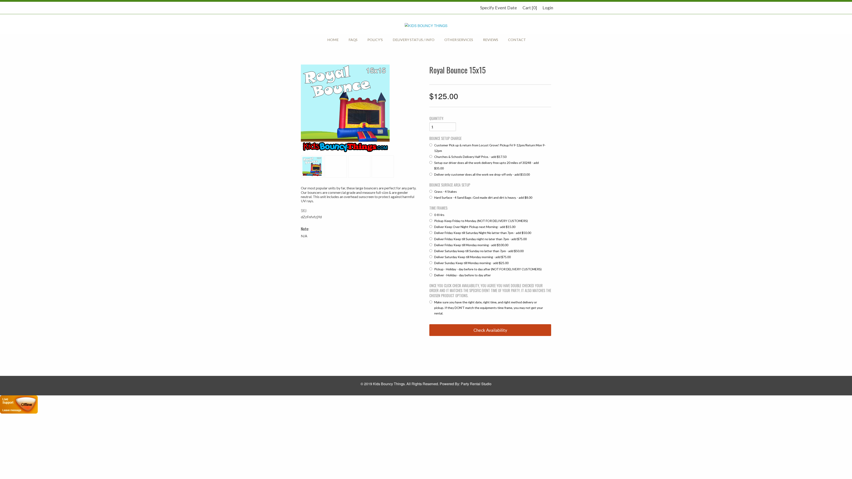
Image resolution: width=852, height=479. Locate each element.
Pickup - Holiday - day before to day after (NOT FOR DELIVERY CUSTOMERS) (488, 269)
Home (333, 39)
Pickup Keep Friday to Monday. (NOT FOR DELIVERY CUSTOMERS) (481, 221)
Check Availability (490, 330)
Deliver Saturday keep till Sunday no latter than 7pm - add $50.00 (479, 251)
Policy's (375, 39)
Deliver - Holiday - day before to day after (462, 275)
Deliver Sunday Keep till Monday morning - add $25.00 (471, 263)
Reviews (490, 39)
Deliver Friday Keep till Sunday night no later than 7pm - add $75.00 (480, 239)
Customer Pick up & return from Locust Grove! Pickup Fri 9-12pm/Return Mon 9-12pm (490, 148)
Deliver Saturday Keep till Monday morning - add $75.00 (472, 257)
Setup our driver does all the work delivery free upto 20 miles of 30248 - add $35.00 (486, 165)
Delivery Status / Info (413, 39)
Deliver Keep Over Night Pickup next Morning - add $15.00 (474, 227)
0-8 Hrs (439, 215)
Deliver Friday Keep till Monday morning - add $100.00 (471, 245)
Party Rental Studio (476, 383)
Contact (517, 39)
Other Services (458, 39)
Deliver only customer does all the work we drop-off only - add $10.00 (482, 174)
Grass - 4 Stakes (445, 191)
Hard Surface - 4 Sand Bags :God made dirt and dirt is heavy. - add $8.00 (483, 197)
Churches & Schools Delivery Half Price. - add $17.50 (470, 157)
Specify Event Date (498, 7)
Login (547, 7)
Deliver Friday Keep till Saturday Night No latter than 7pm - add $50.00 (482, 233)
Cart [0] (530, 7)
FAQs (353, 39)
